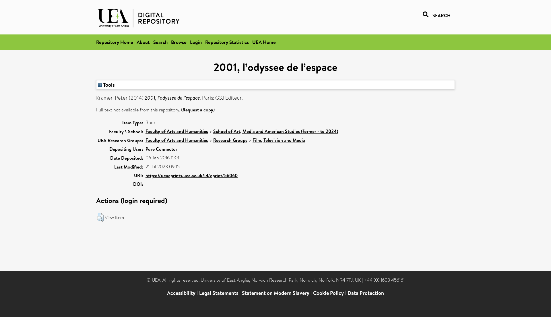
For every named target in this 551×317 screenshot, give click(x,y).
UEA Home (264, 42)
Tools (108, 84)
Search (160, 42)
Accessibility (181, 293)
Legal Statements (218, 293)
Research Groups (230, 140)
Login (196, 42)
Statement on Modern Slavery (275, 293)
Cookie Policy (328, 293)
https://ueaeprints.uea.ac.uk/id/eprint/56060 (191, 175)
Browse (179, 42)
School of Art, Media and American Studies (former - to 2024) (275, 131)
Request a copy (198, 110)
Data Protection (366, 293)
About (143, 42)
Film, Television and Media (279, 140)
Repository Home (114, 42)
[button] (100, 217)
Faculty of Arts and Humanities (176, 131)
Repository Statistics (227, 42)
